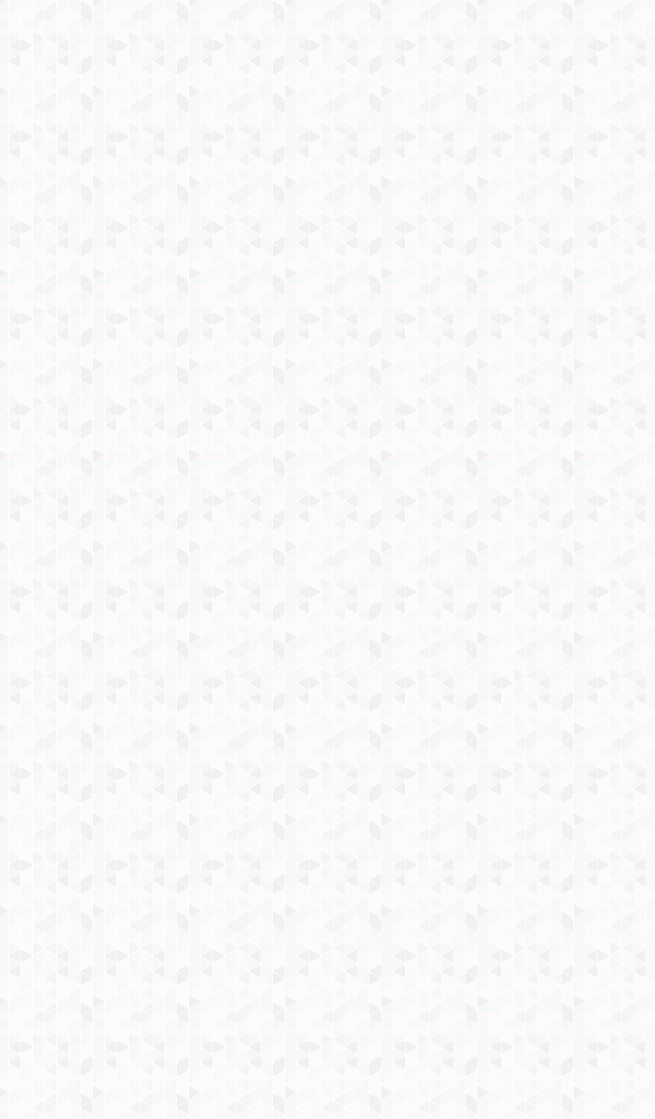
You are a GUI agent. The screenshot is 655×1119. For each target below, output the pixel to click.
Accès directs (486, 21)
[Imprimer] (231, 349)
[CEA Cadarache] (189, 92)
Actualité (226, 195)
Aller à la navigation (483, 52)
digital (300, 955)
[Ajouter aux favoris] (283, 349)
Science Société (380, 133)
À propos (143, 21)
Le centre (179, 133)
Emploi (440, 21)
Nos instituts (345, 21)
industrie (323, 955)
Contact (135, 151)
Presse (529, 133)
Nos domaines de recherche (219, 21)
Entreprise (485, 133)
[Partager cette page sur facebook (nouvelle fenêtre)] (382, 354)
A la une (259, 195)
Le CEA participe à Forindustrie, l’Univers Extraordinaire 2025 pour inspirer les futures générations (509, 586)
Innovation (296, 21)
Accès (98, 151)
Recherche (229, 133)
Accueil (129, 176)
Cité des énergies (449, 121)
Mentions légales (115, 1009)
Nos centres (397, 21)
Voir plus (558, 663)
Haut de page (420, 929)
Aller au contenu (428, 52)
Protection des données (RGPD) (207, 1009)
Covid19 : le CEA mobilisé (528, 121)
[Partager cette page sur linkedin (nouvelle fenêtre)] (408, 376)
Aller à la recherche (541, 52)
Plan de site (289, 1009)
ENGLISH (554, 21)
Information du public (300, 133)
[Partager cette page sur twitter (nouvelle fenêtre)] (277, 376)
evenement (273, 955)
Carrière (437, 133)
